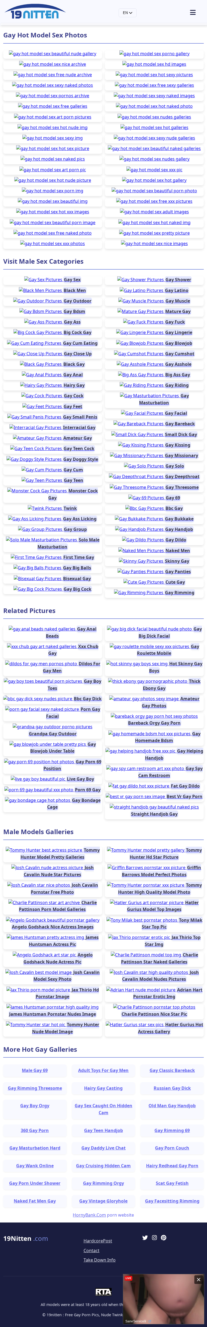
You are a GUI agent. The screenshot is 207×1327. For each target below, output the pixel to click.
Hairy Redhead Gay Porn (172, 1166)
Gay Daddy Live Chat (103, 1148)
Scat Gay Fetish (172, 1183)
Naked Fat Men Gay (35, 1201)
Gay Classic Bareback (172, 1070)
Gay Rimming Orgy (103, 1183)
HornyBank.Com (89, 1215)
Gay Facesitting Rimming (172, 1201)
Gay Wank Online (35, 1166)
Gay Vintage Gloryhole (103, 1201)
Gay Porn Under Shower (34, 1183)
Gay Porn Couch (172, 1148)
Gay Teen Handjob (103, 1130)
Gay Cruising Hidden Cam (103, 1166)
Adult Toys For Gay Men (103, 1070)
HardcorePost (98, 1241)
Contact (91, 1250)
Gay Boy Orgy (34, 1106)
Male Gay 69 (35, 1070)
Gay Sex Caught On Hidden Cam (103, 1109)
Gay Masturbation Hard (34, 1148)
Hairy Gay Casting (103, 1088)
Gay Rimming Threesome (35, 1088)
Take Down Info (100, 1260)
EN (126, 13)
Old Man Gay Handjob (172, 1106)
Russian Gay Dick (172, 1088)
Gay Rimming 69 (172, 1130)
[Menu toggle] (196, 13)
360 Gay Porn (35, 1130)
